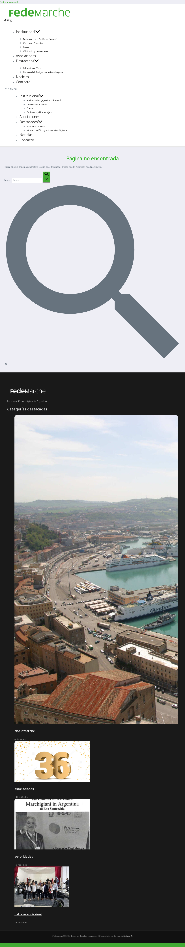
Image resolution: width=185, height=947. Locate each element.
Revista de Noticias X (123, 935)
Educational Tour (32, 68)
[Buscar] (46, 177)
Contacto (23, 82)
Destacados (25, 61)
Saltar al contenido (9, 2)
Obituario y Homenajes (35, 51)
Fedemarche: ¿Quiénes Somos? (40, 39)
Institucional (25, 31)
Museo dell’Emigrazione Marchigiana (43, 72)
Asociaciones (26, 56)
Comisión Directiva (33, 43)
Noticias (22, 77)
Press (26, 47)
